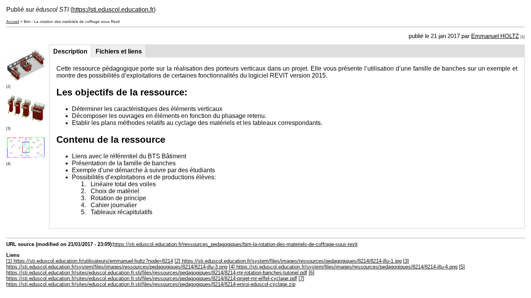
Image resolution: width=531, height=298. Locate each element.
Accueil (12, 21)
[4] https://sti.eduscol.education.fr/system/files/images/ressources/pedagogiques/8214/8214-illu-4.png (343, 267)
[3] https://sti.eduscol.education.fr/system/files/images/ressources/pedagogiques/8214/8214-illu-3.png (207, 264)
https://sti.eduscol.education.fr (113, 9)
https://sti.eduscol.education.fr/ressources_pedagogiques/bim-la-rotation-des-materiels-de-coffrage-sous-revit (235, 244)
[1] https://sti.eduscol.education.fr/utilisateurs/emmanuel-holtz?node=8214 (89, 261)
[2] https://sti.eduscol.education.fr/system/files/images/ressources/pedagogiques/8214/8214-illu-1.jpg (288, 261)
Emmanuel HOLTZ (495, 36)
